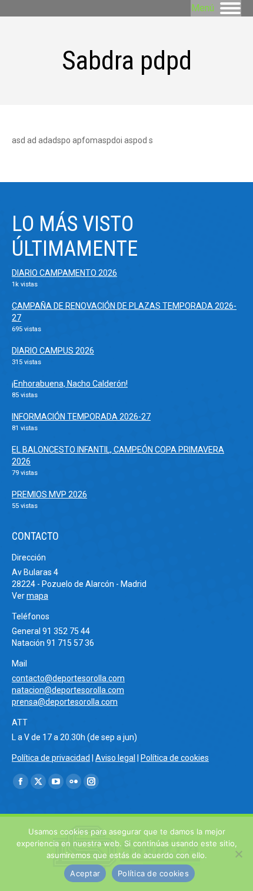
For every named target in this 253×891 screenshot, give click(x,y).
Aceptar (85, 873)
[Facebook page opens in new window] (20, 781)
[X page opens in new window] (38, 781)
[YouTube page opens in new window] (56, 781)
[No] (238, 854)
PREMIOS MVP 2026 (49, 494)
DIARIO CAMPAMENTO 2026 (64, 273)
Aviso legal (115, 758)
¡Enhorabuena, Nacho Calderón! (70, 383)
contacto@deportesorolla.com (68, 678)
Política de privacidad (51, 758)
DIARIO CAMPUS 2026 (53, 350)
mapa (37, 595)
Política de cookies (175, 758)
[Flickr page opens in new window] (73, 781)
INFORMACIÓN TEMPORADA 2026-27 (81, 416)
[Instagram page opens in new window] (91, 781)
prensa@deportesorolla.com (65, 702)
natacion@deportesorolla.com (68, 690)
